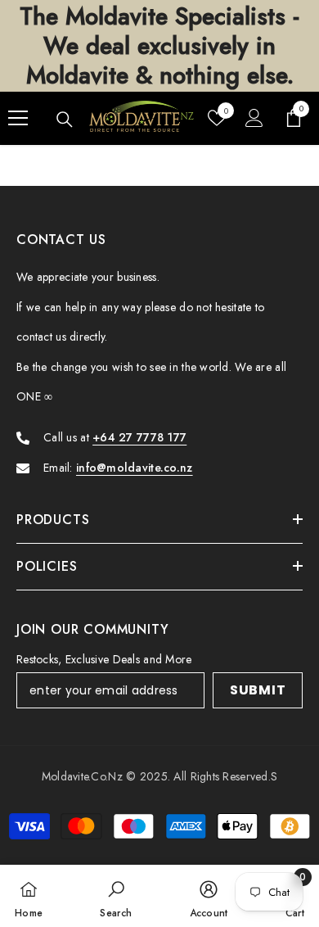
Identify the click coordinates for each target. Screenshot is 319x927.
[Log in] (254, 118)
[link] (115, 896)
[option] (159, 46)
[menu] (18, 118)
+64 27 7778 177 (139, 437)
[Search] (64, 119)
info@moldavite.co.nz (134, 467)
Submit (258, 690)
